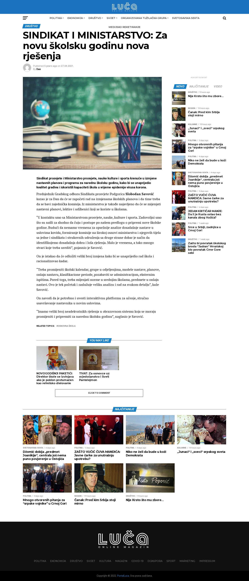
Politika (56, 18)
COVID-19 (137, 561)
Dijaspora (155, 561)
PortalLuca (123, 575)
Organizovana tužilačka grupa (144, 18)
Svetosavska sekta (185, 18)
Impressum (207, 561)
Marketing (187, 561)
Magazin (121, 561)
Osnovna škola (67, 326)
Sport (171, 561)
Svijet (111, 18)
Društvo (94, 18)
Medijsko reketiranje (124, 27)
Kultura (105, 561)
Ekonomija (75, 18)
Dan (38, 69)
